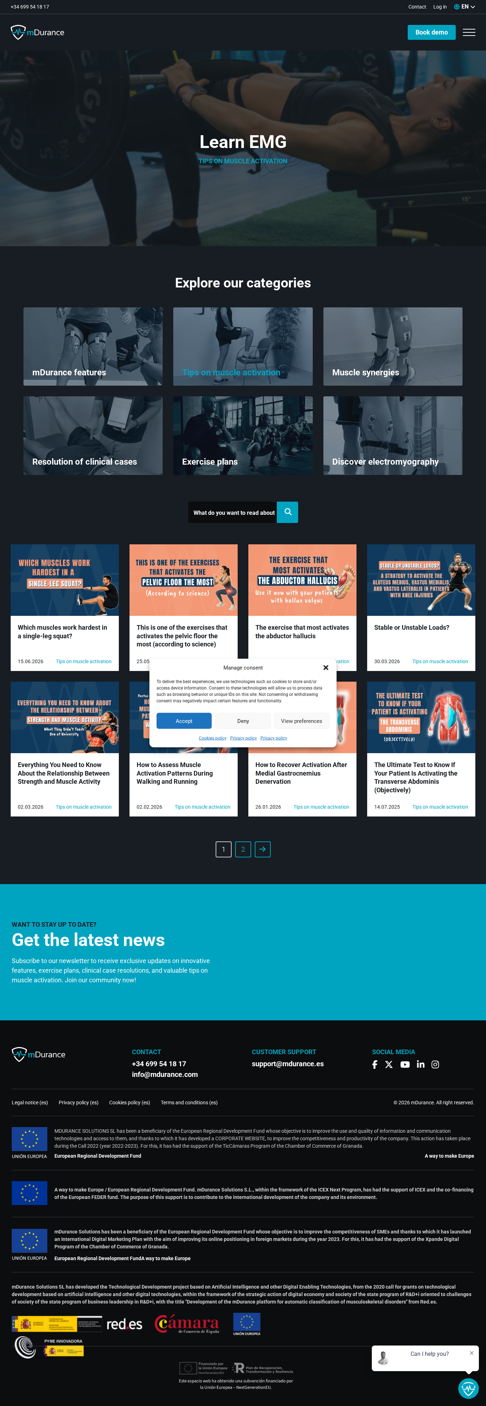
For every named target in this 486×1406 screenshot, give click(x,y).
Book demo (432, 32)
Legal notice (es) (30, 1102)
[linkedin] (420, 1064)
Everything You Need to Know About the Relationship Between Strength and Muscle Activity (64, 773)
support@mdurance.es (288, 1063)
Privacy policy (243, 738)
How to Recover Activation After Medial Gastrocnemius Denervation (301, 773)
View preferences (301, 721)
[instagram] (435, 1064)
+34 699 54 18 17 (30, 7)
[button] (325, 667)
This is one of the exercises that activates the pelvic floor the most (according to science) (182, 636)
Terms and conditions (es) (189, 1102)
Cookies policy (213, 738)
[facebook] (374, 1064)
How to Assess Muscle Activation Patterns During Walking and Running (175, 773)
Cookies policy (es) (129, 1102)
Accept (184, 721)
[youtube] (405, 1064)
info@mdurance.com (165, 1074)
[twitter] (389, 1064)
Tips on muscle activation (84, 661)
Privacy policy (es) (79, 1102)
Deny (243, 721)
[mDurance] (37, 32)
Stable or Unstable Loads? (411, 627)
